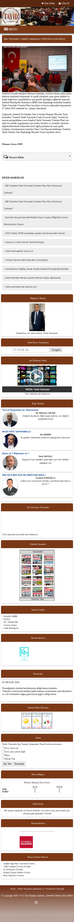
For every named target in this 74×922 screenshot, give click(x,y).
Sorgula (56, 349)
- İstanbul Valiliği (9, 616)
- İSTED (6, 619)
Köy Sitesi (67, 895)
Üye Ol (65, 3)
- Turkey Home (9, 625)
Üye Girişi (49, 3)
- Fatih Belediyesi (10, 628)
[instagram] (37, 902)
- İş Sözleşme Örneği (12, 869)
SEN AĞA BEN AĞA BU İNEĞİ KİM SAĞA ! (24, 475)
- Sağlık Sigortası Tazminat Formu (18, 863)
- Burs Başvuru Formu (13, 875)
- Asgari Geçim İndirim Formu (16, 872)
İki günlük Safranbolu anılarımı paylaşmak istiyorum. (45, 437)
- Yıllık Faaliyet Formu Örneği (16, 866)
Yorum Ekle (16, 157)
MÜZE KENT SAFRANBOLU (16, 431)
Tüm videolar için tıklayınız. (38, 394)
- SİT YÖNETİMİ (10, 622)
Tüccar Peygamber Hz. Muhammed (20, 410)
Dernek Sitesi (53, 895)
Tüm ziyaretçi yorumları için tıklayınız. (20, 534)
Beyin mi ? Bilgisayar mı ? (15, 453)
